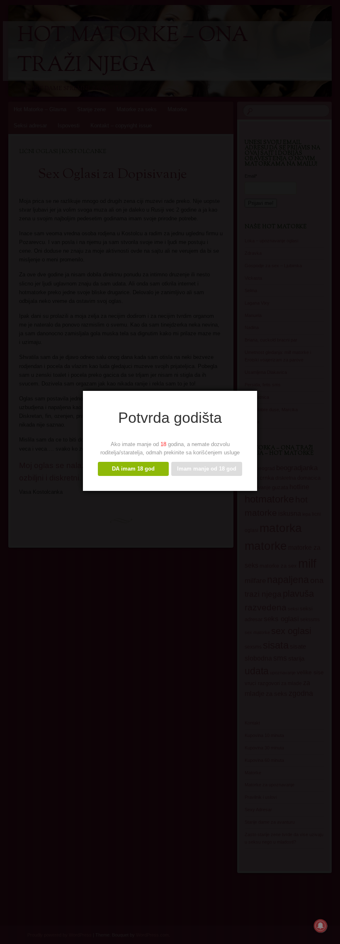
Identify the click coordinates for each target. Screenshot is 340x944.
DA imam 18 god (133, 469)
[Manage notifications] (320, 925)
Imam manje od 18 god (206, 469)
